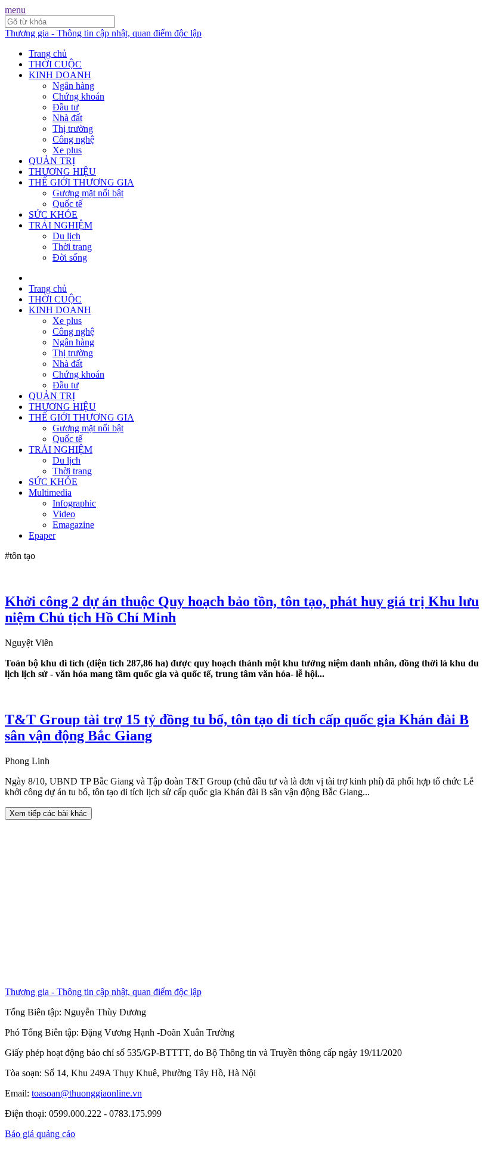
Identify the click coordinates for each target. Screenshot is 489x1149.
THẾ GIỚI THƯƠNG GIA (81, 182)
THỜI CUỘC (55, 64)
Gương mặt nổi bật (87, 193)
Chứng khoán (78, 96)
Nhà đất (67, 118)
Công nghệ (73, 139)
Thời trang (72, 247)
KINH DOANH (60, 75)
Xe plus (67, 150)
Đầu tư (65, 107)
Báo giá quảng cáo (40, 1134)
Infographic (74, 503)
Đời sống (69, 257)
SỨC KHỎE (53, 214)
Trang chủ (48, 53)
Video (63, 514)
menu (15, 10)
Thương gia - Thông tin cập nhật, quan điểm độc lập (103, 33)
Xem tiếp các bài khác (48, 813)
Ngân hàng (73, 86)
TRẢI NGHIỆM (60, 225)
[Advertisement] (244, 903)
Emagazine (73, 525)
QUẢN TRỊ (52, 161)
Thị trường (72, 128)
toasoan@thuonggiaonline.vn (87, 1093)
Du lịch (66, 236)
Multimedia (50, 492)
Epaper (42, 535)
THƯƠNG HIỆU (62, 171)
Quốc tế (67, 204)
